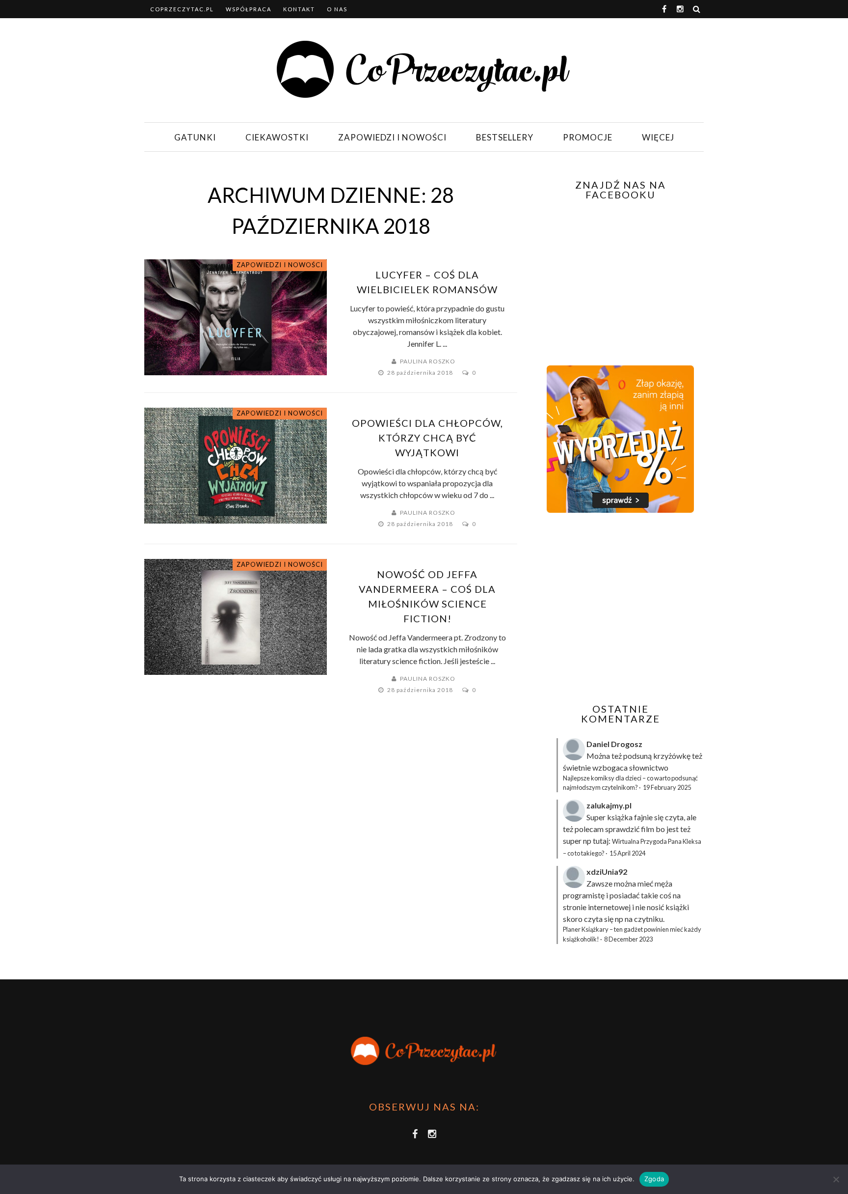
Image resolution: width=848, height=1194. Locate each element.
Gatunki (195, 137)
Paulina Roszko (427, 361)
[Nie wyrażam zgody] (836, 1179)
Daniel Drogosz (614, 744)
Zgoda (654, 1179)
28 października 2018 (420, 372)
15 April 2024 (627, 853)
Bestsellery (504, 137)
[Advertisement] (619, 608)
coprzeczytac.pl (182, 9)
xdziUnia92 (606, 871)
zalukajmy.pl (609, 805)
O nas (337, 9)
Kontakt (299, 9)
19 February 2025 (667, 787)
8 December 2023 (628, 939)
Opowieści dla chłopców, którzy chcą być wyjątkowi (427, 437)
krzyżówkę (671, 755)
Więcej (658, 137)
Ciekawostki (277, 137)
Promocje (587, 137)
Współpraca (248, 9)
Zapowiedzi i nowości (392, 137)
